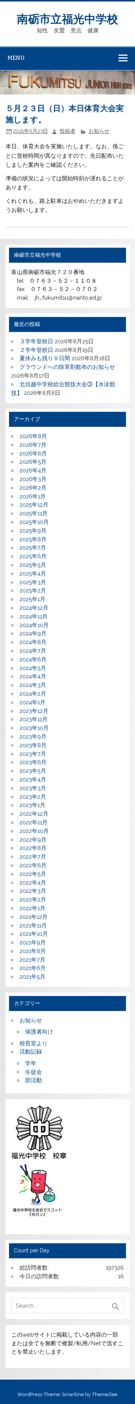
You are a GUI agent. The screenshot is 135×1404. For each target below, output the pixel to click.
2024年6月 (33, 659)
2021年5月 (32, 976)
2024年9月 (33, 633)
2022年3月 (33, 891)
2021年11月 (33, 925)
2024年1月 (32, 702)
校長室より (34, 1043)
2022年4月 (33, 882)
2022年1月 (32, 908)
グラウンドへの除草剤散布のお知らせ (67, 367)
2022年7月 (33, 856)
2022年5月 (33, 874)
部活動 (33, 1080)
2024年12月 (34, 608)
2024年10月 (34, 625)
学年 (30, 1063)
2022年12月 (34, 813)
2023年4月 (33, 779)
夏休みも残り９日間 (45, 358)
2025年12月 (34, 504)
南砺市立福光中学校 (67, 18)
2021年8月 (33, 951)
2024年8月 (33, 642)
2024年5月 (33, 668)
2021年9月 (33, 942)
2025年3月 (33, 582)
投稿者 (67, 131)
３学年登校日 (36, 341)
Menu (16, 57)
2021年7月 (32, 959)
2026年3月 (33, 479)
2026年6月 (33, 453)
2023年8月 (33, 745)
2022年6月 (33, 865)
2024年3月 (33, 685)
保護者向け (39, 1031)
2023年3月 (33, 788)
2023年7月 (33, 754)
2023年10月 (34, 728)
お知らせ (99, 131)
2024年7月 (33, 650)
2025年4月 (33, 573)
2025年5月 (33, 565)
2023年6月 (33, 762)
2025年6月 (33, 556)
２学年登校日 (36, 350)
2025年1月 (32, 599)
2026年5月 (33, 461)
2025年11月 (34, 513)
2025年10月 (34, 522)
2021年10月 (34, 933)
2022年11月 (34, 822)
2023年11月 (34, 719)
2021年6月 (33, 968)
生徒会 (33, 1072)
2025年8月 (33, 539)
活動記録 (31, 1051)
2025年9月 (33, 530)
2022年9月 (33, 839)
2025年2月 (33, 590)
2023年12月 (34, 711)
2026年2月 (33, 487)
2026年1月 (33, 496)
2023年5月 (33, 770)
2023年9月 (33, 736)
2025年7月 (33, 547)
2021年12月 (34, 917)
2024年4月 (33, 676)
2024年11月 (34, 616)
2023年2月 (33, 796)
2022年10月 (34, 831)
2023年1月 (32, 805)
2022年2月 (33, 899)
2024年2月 (33, 693)
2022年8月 (33, 848)
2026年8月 (33, 436)
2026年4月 (33, 470)
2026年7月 (33, 445)
